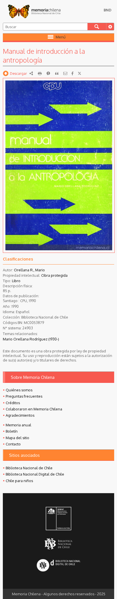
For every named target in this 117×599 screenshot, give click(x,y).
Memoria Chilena (34, 11)
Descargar (18, 73)
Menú (61, 37)
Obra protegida (54, 275)
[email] (65, 73)
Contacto (13, 444)
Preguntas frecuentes (24, 396)
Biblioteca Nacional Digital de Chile (35, 474)
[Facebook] (72, 73)
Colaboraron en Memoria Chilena (34, 409)
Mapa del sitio (17, 437)
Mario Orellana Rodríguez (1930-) (31, 339)
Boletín (12, 431)
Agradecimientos (20, 415)
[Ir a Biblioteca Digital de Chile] (58, 566)
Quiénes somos (19, 390)
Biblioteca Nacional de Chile (29, 468)
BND (107, 10)
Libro (16, 280)
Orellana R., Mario (29, 270)
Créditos (13, 402)
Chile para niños (19, 480)
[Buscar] (96, 26)
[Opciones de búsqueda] (110, 26)
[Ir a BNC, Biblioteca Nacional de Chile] (58, 544)
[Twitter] (79, 73)
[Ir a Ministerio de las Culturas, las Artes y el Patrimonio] (58, 519)
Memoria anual (18, 425)
